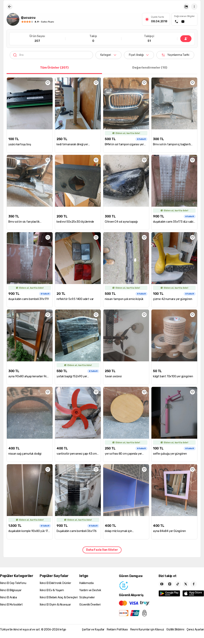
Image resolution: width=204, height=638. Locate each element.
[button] (186, 6)
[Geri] (10, 7)
